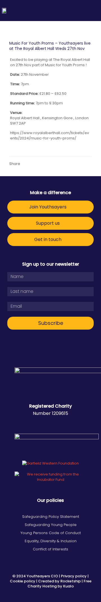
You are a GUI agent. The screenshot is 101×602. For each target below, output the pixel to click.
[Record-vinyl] (22, 347)
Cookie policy (22, 581)
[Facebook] (34, 347)
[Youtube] (45, 347)
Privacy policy (74, 576)
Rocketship (70, 581)
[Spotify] (67, 347)
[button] (94, 10)
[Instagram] (56, 347)
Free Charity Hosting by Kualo (59, 583)
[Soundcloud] (78, 347)
